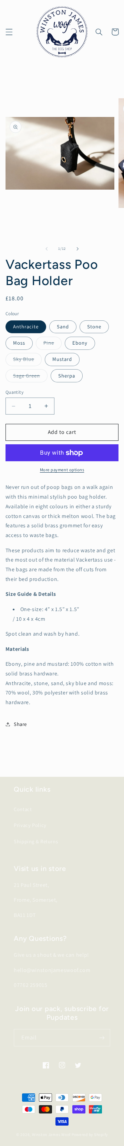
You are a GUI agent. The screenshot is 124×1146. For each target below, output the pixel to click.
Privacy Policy (30, 825)
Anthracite (26, 326)
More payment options (62, 470)
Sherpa (66, 375)
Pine (52, 344)
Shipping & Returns (36, 841)
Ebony (79, 342)
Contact (23, 809)
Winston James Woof (51, 1134)
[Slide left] (46, 248)
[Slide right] (77, 248)
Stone (94, 326)
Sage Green (30, 377)
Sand (63, 326)
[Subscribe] (102, 1037)
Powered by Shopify (90, 1134)
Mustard (62, 359)
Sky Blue (27, 360)
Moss (19, 342)
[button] (9, 32)
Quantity (14, 392)
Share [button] (20, 724)
